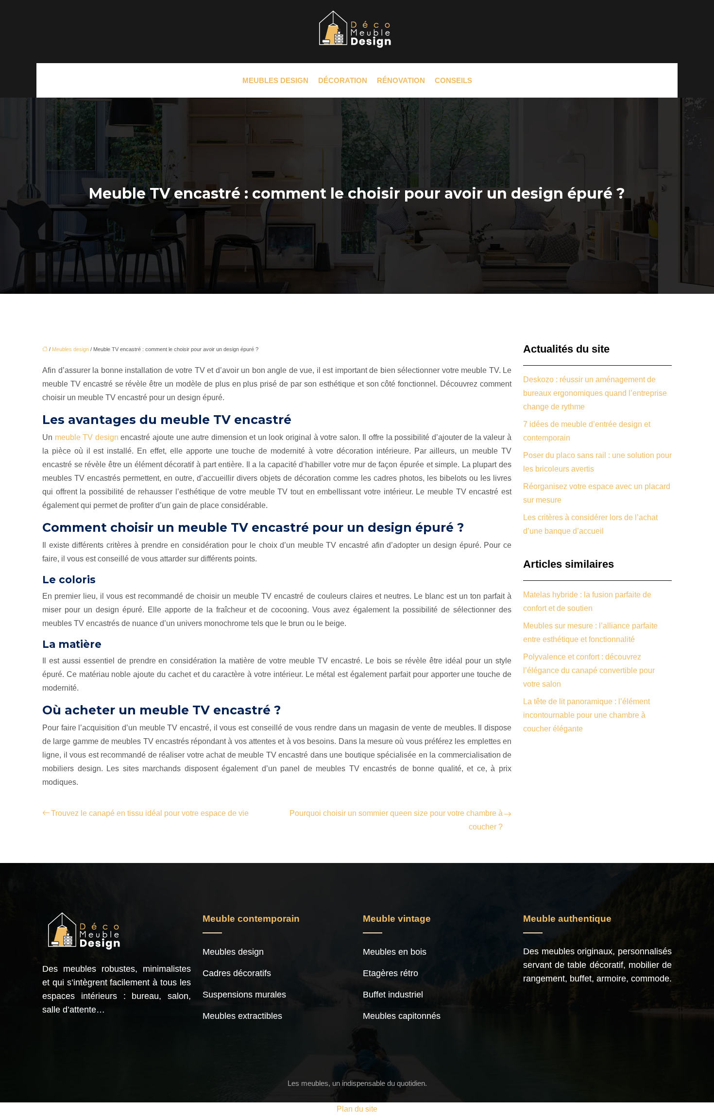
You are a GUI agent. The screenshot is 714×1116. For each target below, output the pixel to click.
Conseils (453, 80)
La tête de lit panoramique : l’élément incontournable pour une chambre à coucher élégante (586, 715)
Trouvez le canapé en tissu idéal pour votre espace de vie (150, 813)
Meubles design (275, 80)
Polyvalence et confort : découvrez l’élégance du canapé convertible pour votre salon (589, 670)
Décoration (342, 80)
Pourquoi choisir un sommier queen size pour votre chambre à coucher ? (396, 820)
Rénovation (401, 80)
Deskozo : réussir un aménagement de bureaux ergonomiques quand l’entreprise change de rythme (595, 393)
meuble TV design (87, 437)
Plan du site (357, 1109)
